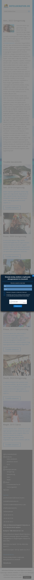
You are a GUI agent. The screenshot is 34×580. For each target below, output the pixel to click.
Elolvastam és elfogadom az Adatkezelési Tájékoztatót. (16, 292)
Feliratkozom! (18, 306)
